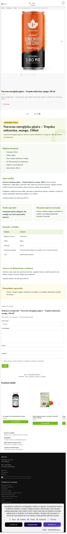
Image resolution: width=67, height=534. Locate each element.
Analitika (23, 519)
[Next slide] (62, 41)
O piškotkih (4, 489)
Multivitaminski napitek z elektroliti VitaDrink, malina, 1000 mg (45, 417)
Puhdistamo (9, 8)
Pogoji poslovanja (6, 485)
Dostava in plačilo (6, 491)
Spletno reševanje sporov (8, 494)
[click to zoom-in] (32, 41)
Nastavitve (42, 519)
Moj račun (4, 470)
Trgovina (3, 474)
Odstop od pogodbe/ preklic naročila (11, 492)
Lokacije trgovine (6, 502)
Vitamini (37, 376)
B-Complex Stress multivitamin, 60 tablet (14, 416)
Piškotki (44, 529)
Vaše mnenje (6, 328)
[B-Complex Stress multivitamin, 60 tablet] (16, 400)
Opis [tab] (27, 114)
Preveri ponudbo (15, 421)
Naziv (4, 345)
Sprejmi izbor (33, 524)
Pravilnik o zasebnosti (7, 487)
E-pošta (4, 353)
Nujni (14, 519)
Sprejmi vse (52, 524)
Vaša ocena (5, 320)
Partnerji (53, 519)
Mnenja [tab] (37, 114)
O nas (2, 500)
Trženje (32, 519)
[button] (63, 3)
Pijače (15, 8)
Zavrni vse (13, 524)
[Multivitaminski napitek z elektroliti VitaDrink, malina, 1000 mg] (45, 400)
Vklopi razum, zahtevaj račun (9, 496)
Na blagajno (4, 472)
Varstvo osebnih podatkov (54, 529)
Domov (3, 8)
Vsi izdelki (43, 376)
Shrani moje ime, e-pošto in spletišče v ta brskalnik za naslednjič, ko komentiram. (24, 361)
